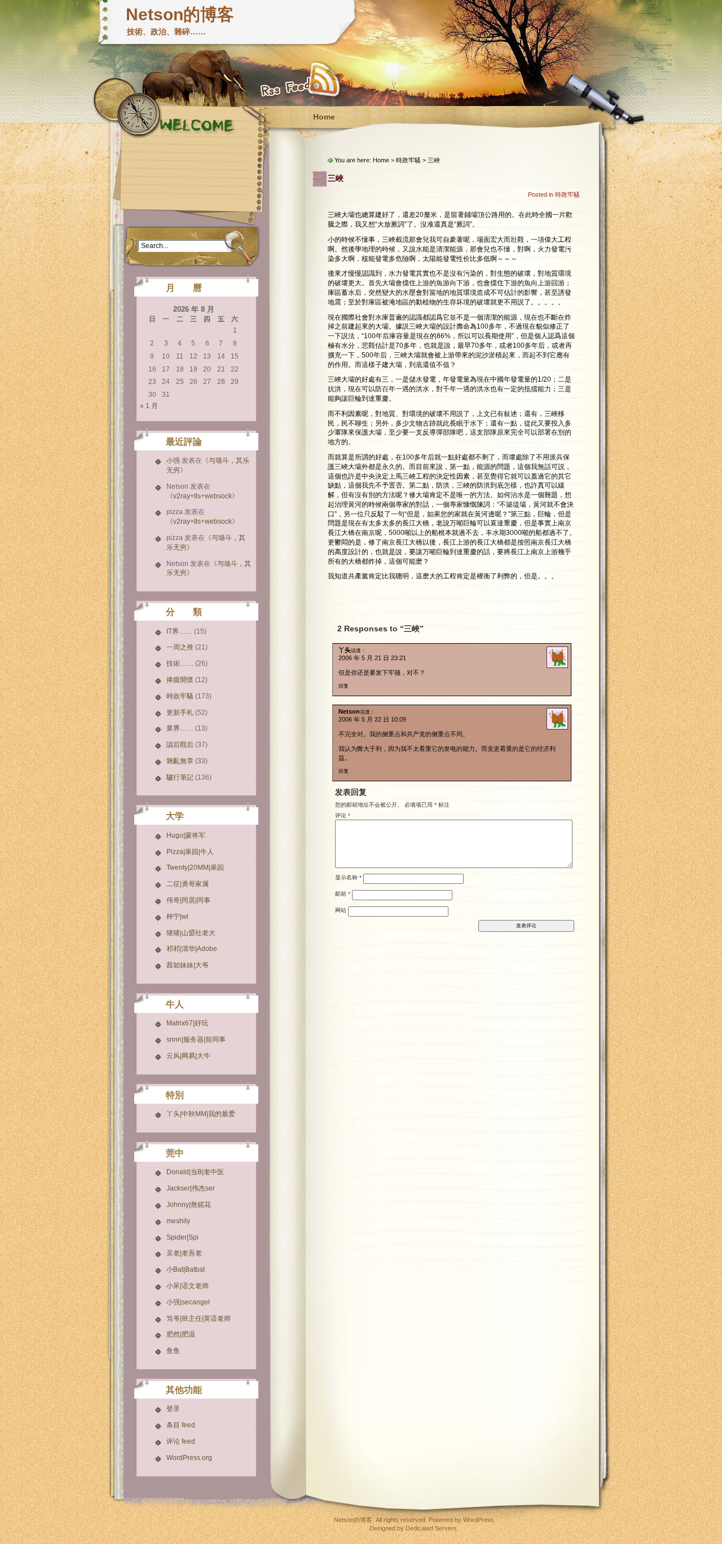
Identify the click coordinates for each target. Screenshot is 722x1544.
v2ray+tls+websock (202, 496)
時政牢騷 (179, 696)
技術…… (179, 663)
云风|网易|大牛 (188, 1056)
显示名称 (348, 877)
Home (324, 116)
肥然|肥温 (180, 1334)
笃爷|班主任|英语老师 (198, 1318)
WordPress (478, 1519)
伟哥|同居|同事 (188, 900)
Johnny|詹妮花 (188, 1205)
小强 (173, 460)
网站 (340, 910)
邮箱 (342, 894)
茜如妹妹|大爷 (187, 965)
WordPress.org (189, 1458)
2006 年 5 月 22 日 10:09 (372, 719)
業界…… (179, 728)
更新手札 (179, 712)
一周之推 (179, 647)
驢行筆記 (179, 777)
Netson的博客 (180, 14)
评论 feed (180, 1441)
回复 (343, 686)
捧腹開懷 (179, 680)
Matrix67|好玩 (187, 1023)
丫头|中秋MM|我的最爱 (200, 1114)
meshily (178, 1221)
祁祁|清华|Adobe (191, 949)
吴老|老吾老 (184, 1253)
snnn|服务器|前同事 (196, 1039)
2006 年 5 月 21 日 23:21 (372, 657)
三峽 (336, 178)
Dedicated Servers (431, 1528)
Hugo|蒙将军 (185, 835)
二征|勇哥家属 (187, 884)
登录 (173, 1409)
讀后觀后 (179, 745)
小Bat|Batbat (185, 1269)
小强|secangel (188, 1302)
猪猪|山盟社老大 (190, 933)
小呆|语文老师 (187, 1286)
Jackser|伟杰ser (190, 1188)
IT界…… (179, 631)
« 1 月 (149, 406)
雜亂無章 (179, 761)
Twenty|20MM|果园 (195, 867)
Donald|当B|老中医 (195, 1172)
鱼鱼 (173, 1351)
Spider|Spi (182, 1237)
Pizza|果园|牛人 (190, 852)
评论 (342, 815)
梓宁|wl (177, 917)
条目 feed (180, 1425)
